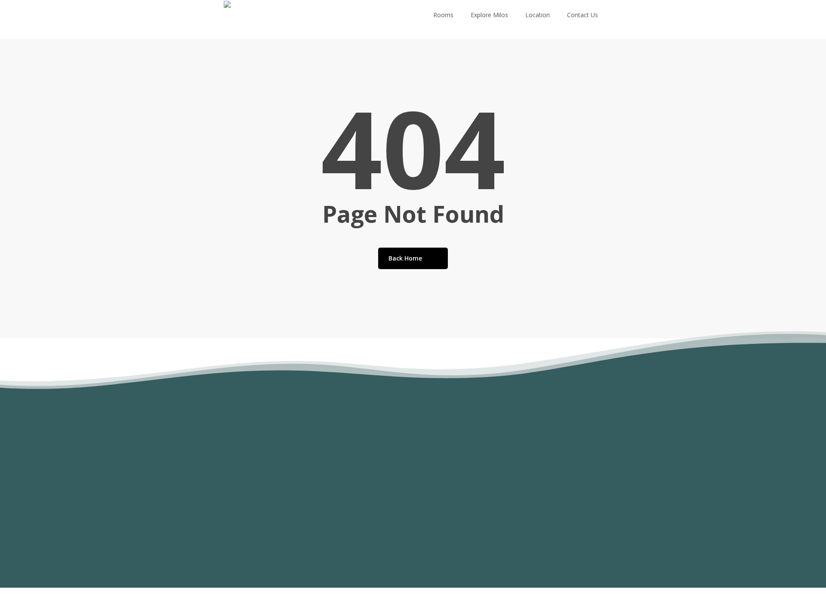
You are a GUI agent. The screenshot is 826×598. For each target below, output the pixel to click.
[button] (170, 547)
